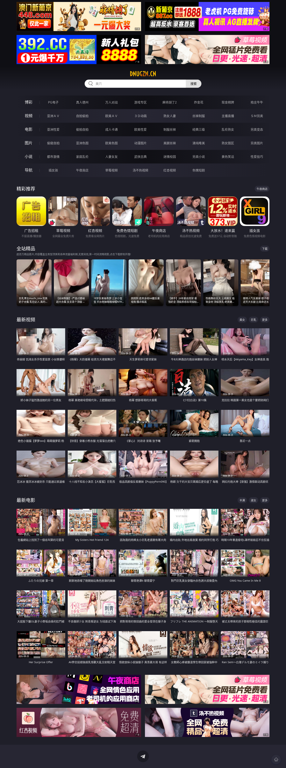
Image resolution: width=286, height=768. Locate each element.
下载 (265, 248)
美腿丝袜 (169, 143)
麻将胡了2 (169, 102)
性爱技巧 (257, 157)
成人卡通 (111, 129)
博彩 (28, 102)
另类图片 (257, 143)
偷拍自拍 (82, 129)
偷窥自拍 (53, 143)
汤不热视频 (140, 170)
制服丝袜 (169, 129)
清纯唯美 (198, 143)
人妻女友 (111, 157)
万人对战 (111, 102)
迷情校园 (169, 157)
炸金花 (198, 102)
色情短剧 (198, 170)
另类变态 (257, 129)
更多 (265, 319)
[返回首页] (276, 759)
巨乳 (253, 319)
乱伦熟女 (228, 129)
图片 (28, 143)
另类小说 (198, 157)
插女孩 (53, 170)
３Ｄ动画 (140, 116)
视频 (28, 115)
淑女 (253, 500)
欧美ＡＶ (111, 116)
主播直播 (228, 116)
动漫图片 (140, 143)
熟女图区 (228, 143)
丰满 (242, 500)
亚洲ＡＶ (53, 116)
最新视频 (26, 319)
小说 (28, 156)
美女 (242, 319)
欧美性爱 (140, 129)
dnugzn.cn (143, 74)
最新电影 (26, 500)
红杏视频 (169, 170)
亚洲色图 (82, 143)
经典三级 (198, 129)
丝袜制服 (198, 116)
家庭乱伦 (82, 157)
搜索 (193, 84)
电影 (28, 129)
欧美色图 (111, 143)
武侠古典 (140, 157)
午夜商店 (82, 170)
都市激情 (53, 157)
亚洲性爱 (53, 129)
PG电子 (53, 102)
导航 (28, 170)
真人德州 (82, 102)
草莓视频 (111, 170)
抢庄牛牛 (257, 102)
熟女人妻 (169, 116)
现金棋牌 (228, 102)
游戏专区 (140, 102)
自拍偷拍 (82, 116)
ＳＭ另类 (257, 116)
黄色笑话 (228, 157)
